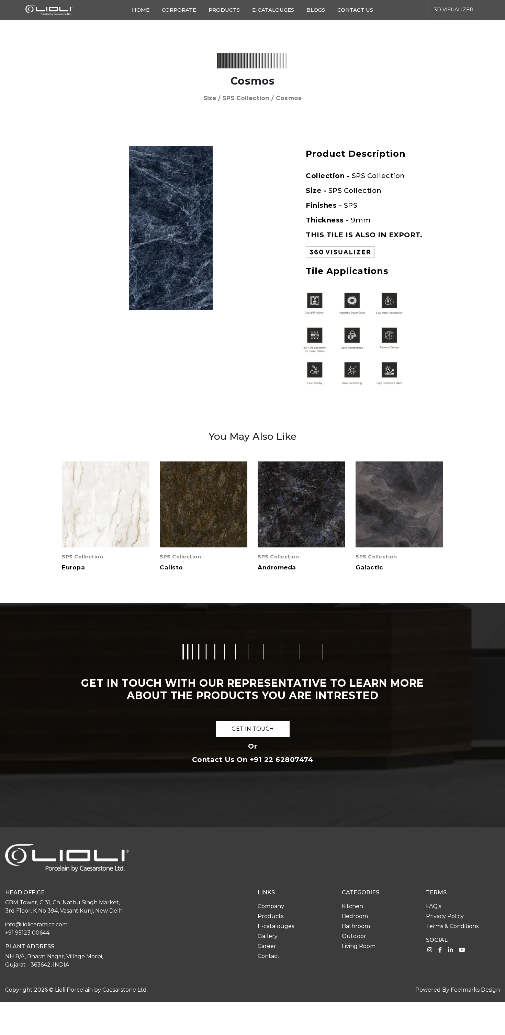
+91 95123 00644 (27, 932)
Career (267, 946)
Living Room (358, 946)
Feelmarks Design (475, 990)
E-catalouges (273, 10)
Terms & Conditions (452, 926)
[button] (273, 152)
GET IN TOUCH (253, 729)
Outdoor (354, 936)
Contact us (355, 10)
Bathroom (356, 926)
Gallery (268, 936)
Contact (269, 956)
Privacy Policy (445, 916)
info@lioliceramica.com (36, 924)
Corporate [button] (179, 10)
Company (271, 906)
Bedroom (355, 916)
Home (142, 9)
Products (224, 10)
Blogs (315, 10)
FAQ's (433, 906)
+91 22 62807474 (281, 759)
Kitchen (352, 906)
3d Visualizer (453, 10)
